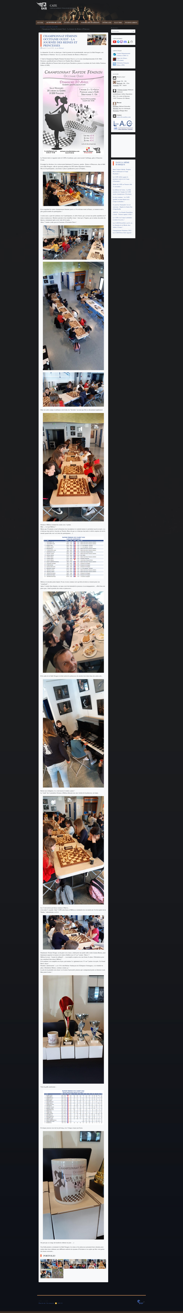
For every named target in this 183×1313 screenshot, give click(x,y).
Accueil (40, 22)
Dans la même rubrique (122, 163)
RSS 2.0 (59, 1303)
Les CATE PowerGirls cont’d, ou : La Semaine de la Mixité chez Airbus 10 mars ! (123, 225)
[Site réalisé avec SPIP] (140, 1302)
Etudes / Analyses (71, 22)
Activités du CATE (53, 22)
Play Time (118, 22)
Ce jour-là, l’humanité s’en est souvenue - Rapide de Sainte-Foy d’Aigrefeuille (122, 207)
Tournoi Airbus (131, 22)
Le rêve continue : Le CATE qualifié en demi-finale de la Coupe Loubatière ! (121, 199)
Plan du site (42, 1303)
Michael (61, 48)
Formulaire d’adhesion (90, 22)
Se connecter (50, 1303)
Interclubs (107, 22)
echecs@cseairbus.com (124, 117)
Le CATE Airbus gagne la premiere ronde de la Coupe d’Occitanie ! (121, 179)
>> (133, 31)
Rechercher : (115, 28)
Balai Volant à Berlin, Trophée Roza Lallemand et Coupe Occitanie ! (122, 171)
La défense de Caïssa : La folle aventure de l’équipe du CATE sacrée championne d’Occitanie (122, 192)
